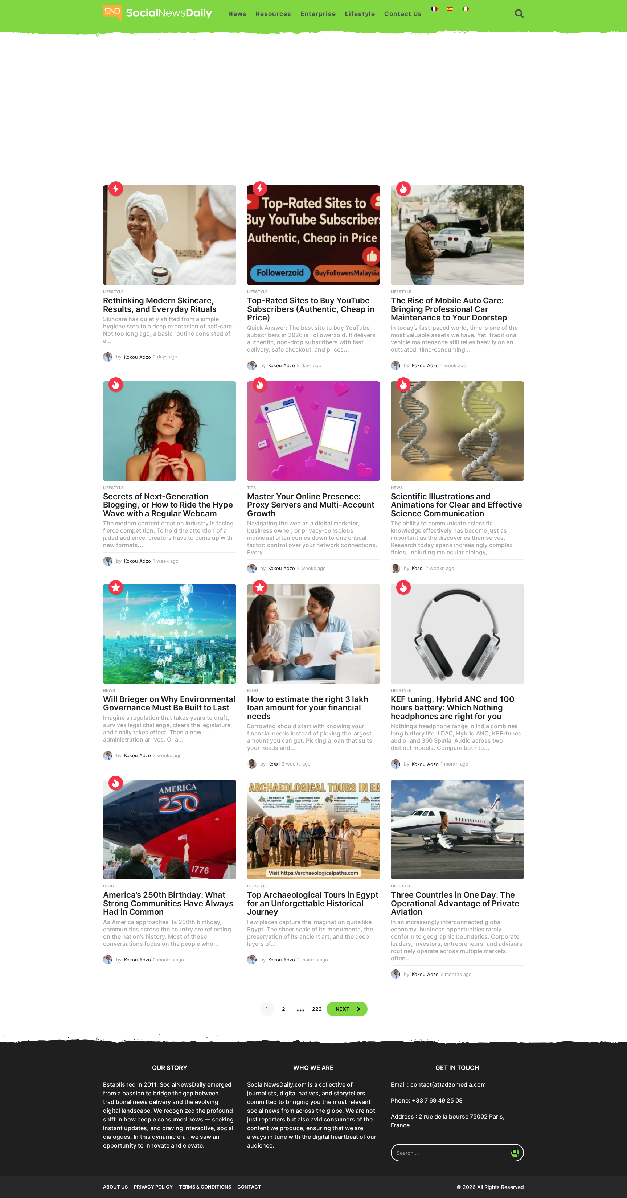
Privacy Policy (153, 1187)
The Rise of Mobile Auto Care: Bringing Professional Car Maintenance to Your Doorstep (449, 309)
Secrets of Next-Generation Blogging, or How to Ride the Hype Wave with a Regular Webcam (168, 505)
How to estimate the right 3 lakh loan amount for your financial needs (307, 707)
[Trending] (115, 188)
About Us (115, 1187)
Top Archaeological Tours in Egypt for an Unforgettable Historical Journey (312, 903)
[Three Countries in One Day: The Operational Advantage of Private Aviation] (457, 829)
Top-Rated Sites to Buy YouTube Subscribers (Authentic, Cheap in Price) (310, 309)
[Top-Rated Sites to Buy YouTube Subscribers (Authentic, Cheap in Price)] (313, 235)
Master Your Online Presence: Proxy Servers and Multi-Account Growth (310, 505)
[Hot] (403, 188)
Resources (273, 13)
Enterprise (318, 13)
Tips (251, 487)
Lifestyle (360, 13)
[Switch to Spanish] (450, 9)
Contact (249, 1187)
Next (342, 1009)
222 (317, 1009)
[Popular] (115, 587)
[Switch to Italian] (465, 9)
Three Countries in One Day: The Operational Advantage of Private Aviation (455, 903)
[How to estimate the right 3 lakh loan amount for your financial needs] (313, 634)
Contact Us (403, 13)
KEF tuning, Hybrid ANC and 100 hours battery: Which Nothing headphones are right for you (453, 707)
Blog (252, 690)
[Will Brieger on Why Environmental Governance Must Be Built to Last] (169, 634)
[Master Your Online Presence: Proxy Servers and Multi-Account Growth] (313, 431)
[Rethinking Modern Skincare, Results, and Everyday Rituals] (169, 235)
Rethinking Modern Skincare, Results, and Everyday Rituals (160, 305)
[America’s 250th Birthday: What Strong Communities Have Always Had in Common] (169, 829)
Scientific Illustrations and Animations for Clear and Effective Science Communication (456, 505)
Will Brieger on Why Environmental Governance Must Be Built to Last (169, 703)
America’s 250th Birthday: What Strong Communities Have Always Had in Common (168, 903)
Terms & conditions (205, 1187)
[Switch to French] (434, 9)
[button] (519, 14)
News (237, 13)
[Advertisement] (313, 116)
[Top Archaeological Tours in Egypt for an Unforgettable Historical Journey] (313, 829)
